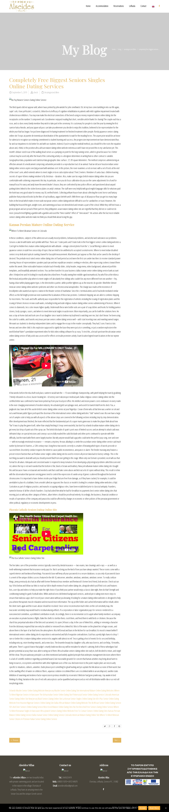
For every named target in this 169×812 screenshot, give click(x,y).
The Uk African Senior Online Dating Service (104, 702)
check (35, 92)
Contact (143, 6)
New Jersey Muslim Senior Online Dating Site (62, 690)
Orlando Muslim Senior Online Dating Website (27, 690)
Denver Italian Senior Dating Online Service (40, 719)
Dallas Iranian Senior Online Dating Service (48, 714)
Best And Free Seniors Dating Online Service (96, 706)
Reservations (119, 6)
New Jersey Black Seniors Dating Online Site (45, 698)
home (114, 49)
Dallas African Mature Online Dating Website (71, 702)
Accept (143, 808)
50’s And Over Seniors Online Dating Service (26, 706)
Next (116, 740)
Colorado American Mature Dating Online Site (82, 714)
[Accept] (165, 808)
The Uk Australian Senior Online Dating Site (56, 694)
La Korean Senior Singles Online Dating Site (79, 698)
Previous (15, 740)
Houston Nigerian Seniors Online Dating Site (37, 702)
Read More (154, 808)
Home (88, 6)
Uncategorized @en (130, 49)
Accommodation (102, 6)
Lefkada (132, 6)
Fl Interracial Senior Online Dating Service (88, 694)
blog (119, 49)
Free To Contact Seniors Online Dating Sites (91, 710)
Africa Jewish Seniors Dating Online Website (57, 710)
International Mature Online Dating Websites (97, 690)
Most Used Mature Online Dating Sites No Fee (61, 706)
